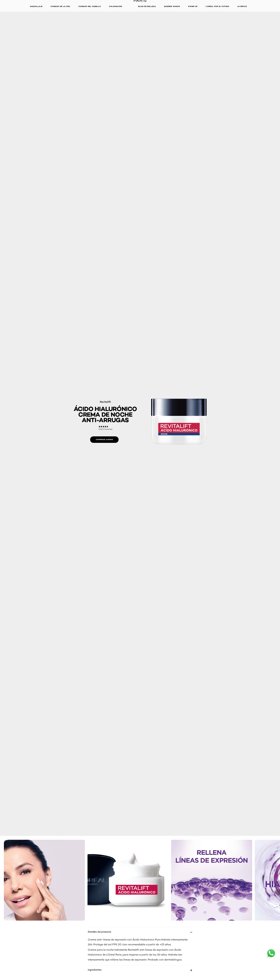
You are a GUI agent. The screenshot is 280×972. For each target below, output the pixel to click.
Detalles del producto (99, 931)
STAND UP (193, 6)
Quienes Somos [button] (172, 6)
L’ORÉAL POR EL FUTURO (217, 6)
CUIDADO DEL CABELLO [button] (89, 6)
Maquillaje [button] (36, 6)
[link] (105, 427)
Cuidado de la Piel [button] (60, 6)
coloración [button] (115, 6)
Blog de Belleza (147, 6)
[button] (130, 6)
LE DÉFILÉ (242, 6)
